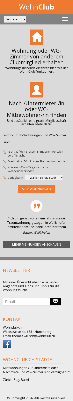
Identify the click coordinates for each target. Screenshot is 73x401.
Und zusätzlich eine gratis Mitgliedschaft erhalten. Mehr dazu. (36, 122)
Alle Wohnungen (36, 189)
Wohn (36, 7)
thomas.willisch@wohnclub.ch (33, 336)
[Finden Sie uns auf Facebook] (7, 343)
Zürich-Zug (11, 380)
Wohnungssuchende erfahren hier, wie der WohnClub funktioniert (36, 70)
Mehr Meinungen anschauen (36, 244)
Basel (25, 380)
